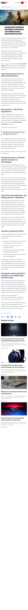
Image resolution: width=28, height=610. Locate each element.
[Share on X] (15, 316)
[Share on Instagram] (19, 316)
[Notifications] (16, 2)
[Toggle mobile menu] (25, 2)
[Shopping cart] (19, 2)
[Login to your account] (22, 3)
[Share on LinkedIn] (11, 316)
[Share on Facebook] (8, 316)
